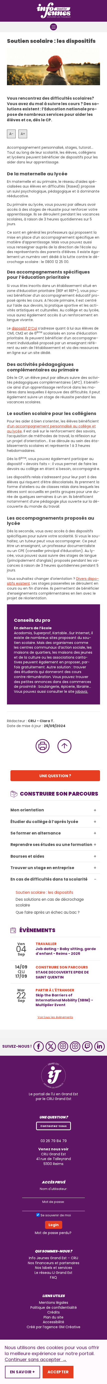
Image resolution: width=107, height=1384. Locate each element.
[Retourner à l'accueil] (53, 11)
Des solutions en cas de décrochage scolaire (50, 902)
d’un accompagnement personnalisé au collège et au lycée (51, 429)
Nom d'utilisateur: (53, 1189)
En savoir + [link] (22, 1372)
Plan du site (53, 1317)
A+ (23, 133)
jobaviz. (81, 691)
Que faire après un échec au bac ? (48, 912)
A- (11, 133)
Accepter (58, 1372)
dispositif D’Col (24, 328)
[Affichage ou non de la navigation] (53, 26)
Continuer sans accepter (36, 1360)
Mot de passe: (53, 1202)
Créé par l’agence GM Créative (53, 1326)
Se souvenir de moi (56, 1215)
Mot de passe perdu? (53, 1233)
